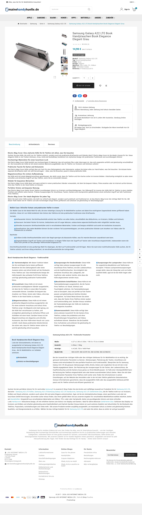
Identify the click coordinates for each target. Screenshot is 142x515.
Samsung (49, 389)
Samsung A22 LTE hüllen (25, 391)
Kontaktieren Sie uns (46, 476)
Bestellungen (88, 455)
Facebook (75, 95)
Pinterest (85, 95)
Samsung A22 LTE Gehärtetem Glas (89, 391)
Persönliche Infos (90, 452)
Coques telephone (67, 458)
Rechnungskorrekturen (92, 458)
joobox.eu (78, 489)
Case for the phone (68, 452)
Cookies (41, 455)
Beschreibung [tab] (14, 144)
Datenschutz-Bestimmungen (44, 472)
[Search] (89, 9)
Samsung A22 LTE (123, 389)
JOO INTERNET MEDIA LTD (66, 497)
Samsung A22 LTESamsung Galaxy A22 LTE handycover (55, 391)
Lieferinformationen (46, 452)
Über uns (42, 461)
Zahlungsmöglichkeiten (47, 464)
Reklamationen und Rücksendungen (46, 468)
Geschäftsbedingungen (47, 458)
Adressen (87, 461)
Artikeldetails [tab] (34, 144)
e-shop (84, 497)
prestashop (71, 500)
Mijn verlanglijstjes (91, 464)
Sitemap (42, 479)
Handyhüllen (15, 399)
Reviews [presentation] (51, 144)
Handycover (16, 401)
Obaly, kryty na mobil (69, 461)
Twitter (80, 95)
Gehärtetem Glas (107, 401)
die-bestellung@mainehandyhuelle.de (21, 464)
